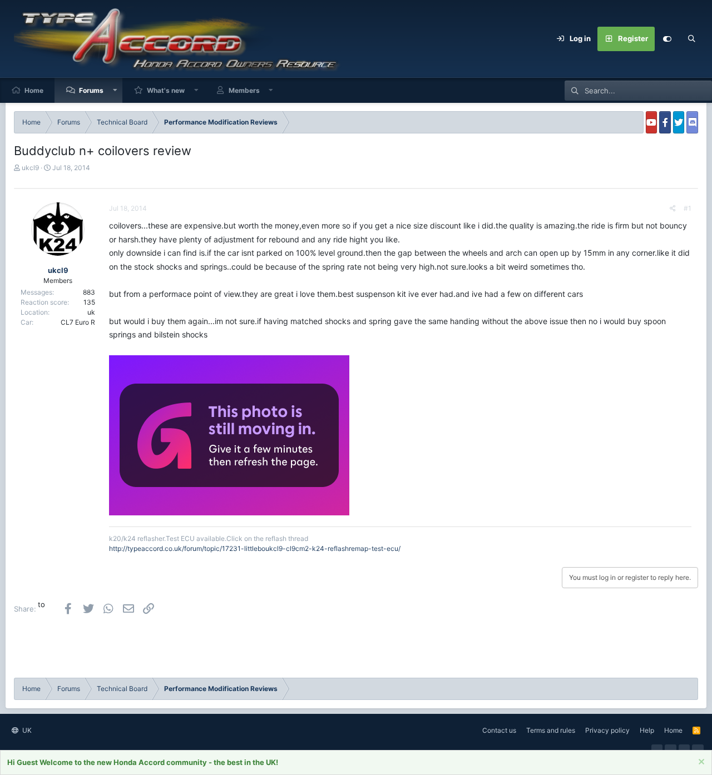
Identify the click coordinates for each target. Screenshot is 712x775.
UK (26, 730)
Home (33, 90)
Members (244, 90)
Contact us (499, 730)
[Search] (691, 39)
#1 (687, 208)
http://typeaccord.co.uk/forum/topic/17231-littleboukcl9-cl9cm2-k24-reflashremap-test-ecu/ (254, 548)
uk (91, 312)
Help (647, 730)
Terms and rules (550, 730)
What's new (166, 90)
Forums (91, 90)
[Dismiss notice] (700, 763)
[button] (115, 90)
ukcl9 (30, 167)
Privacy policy (607, 730)
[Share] (673, 208)
